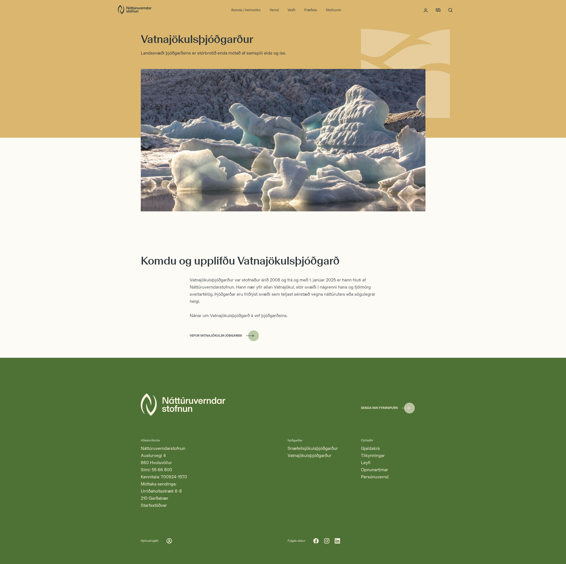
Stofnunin (333, 10)
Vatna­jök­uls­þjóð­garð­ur (309, 455)
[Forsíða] (134, 10)
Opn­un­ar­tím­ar (374, 469)
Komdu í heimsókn (246, 10)
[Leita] (450, 10)
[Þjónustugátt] (425, 10)
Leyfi (366, 462)
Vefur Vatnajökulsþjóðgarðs (216, 336)
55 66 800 (162, 469)
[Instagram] (326, 541)
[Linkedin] (337, 541)
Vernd (274, 10)
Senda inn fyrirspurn (379, 408)
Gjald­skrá (370, 448)
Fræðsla (310, 10)
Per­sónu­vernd (375, 476)
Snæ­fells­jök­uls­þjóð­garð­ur (313, 448)
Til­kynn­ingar (373, 455)
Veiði (291, 10)
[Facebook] (316, 541)
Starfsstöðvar (154, 505)
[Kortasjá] (438, 10)
